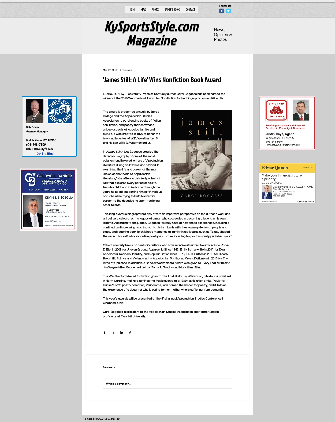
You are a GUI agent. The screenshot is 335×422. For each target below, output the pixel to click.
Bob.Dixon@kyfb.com (39, 149)
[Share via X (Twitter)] (113, 332)
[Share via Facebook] (104, 332)
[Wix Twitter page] (228, 11)
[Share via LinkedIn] (121, 332)
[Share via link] (130, 332)
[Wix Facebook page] (221, 11)
